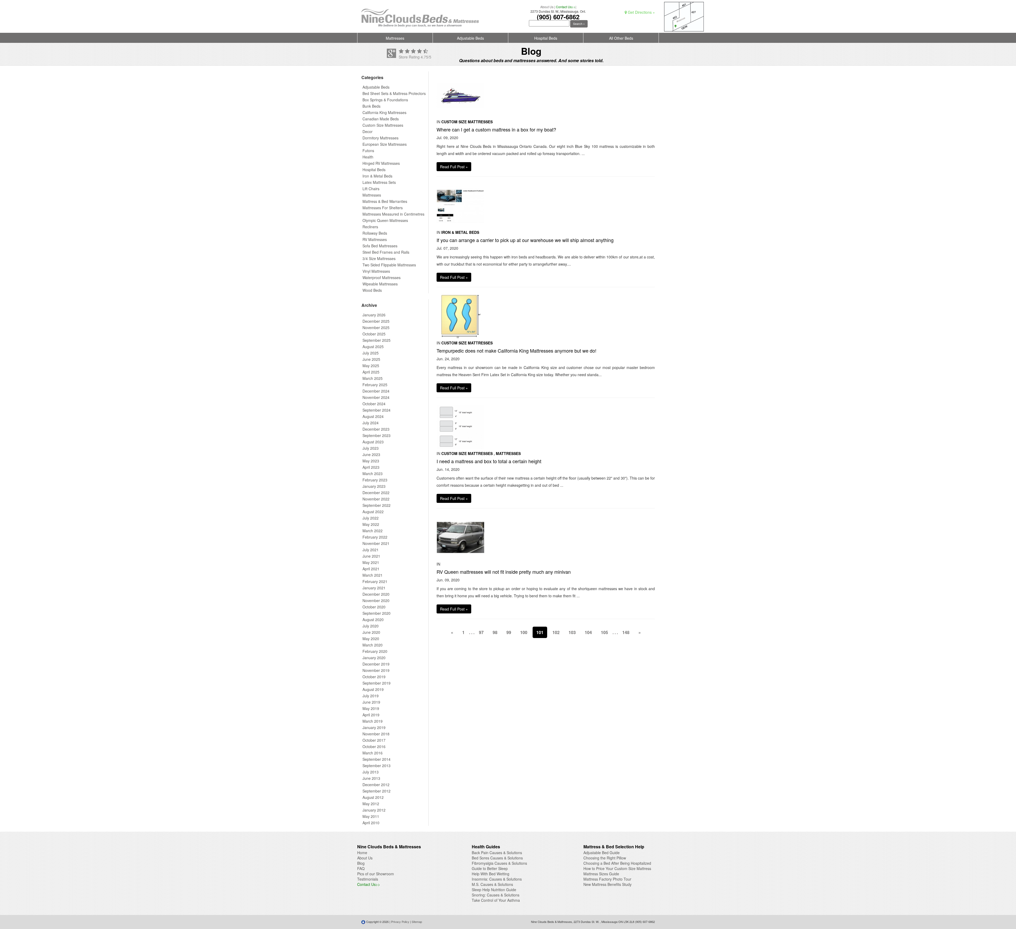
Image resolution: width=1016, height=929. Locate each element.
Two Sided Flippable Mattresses (389, 264)
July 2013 (370, 772)
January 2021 (373, 587)
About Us (547, 6)
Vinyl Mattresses (376, 271)
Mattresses (395, 38)
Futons (368, 150)
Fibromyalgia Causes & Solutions (499, 863)
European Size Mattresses (384, 144)
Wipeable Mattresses (380, 283)
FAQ (361, 868)
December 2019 (375, 664)
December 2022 (375, 492)
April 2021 (370, 568)
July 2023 (370, 448)
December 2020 (375, 594)
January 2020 (373, 657)
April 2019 (370, 714)
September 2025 (376, 340)
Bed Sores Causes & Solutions (497, 857)
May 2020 (370, 638)
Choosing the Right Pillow (604, 857)
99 (508, 632)
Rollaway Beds (374, 233)
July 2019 (370, 695)
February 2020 (374, 651)
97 (481, 632)
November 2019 (375, 670)
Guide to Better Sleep (490, 868)
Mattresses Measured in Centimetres (393, 214)
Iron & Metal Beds (377, 176)
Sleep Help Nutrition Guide (494, 889)
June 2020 (371, 632)
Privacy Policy (400, 921)
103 (572, 632)
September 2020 (376, 613)
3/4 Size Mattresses (379, 258)
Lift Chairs (370, 188)
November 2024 (375, 397)
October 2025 (373, 333)
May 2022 (370, 524)
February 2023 (374, 479)
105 (604, 632)
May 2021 (370, 562)
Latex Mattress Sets (379, 182)
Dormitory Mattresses (380, 137)
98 (495, 632)
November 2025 (375, 327)
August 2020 (373, 619)
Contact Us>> (565, 6)
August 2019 (373, 689)
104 (588, 632)
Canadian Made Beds (380, 118)
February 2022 (374, 537)
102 (556, 632)
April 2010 (370, 822)
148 (625, 632)
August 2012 (373, 797)
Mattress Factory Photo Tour (607, 879)
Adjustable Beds (470, 38)
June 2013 (371, 778)
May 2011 (370, 816)
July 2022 (370, 518)
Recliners (370, 226)
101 (539, 632)
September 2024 (376, 410)
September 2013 (376, 765)
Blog (361, 863)
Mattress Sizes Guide (601, 873)
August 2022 (373, 511)
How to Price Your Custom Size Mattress (617, 868)
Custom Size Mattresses (382, 125)
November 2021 (375, 543)
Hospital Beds (545, 38)
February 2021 (374, 581)
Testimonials (367, 879)
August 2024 (373, 416)
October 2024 (373, 403)
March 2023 (372, 473)
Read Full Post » (454, 166)
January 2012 (373, 810)
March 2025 (372, 378)
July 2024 (370, 422)
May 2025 (370, 365)
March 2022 (372, 530)
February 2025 (374, 384)
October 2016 (373, 746)
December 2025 (375, 321)
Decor (367, 131)
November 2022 (375, 499)
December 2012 (375, 784)
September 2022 (376, 505)
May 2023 (370, 460)
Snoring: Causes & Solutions (495, 895)
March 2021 (372, 575)
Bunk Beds (371, 106)
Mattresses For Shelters (382, 207)
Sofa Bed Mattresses (379, 245)
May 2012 (370, 803)
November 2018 (375, 733)
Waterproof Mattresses (381, 277)
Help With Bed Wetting (490, 873)
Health (367, 157)
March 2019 (372, 721)
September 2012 (376, 791)
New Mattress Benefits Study (607, 884)
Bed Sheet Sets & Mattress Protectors (394, 93)
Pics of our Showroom (375, 873)
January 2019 (373, 727)
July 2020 (370, 626)
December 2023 (375, 429)
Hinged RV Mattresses (381, 163)
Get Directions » (641, 12)
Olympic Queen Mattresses (385, 220)
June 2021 (371, 556)
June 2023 (371, 454)
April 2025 (370, 372)
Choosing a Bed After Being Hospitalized (617, 863)
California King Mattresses (384, 112)
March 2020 (372, 645)
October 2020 (373, 606)
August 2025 (373, 346)
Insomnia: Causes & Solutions (497, 879)
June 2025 (371, 359)
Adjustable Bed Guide (601, 852)
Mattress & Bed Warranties (384, 201)
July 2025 (370, 353)
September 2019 (376, 683)
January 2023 (373, 486)
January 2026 (373, 314)
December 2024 (375, 391)
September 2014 (376, 759)
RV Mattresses (374, 239)
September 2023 (376, 435)
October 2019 (373, 676)
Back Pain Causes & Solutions (497, 852)
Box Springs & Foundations (385, 99)
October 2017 (373, 740)
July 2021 (370, 549)
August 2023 (373, 441)
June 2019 (371, 702)
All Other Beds (621, 38)
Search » (579, 23)
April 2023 (370, 467)
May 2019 (370, 708)
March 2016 (372, 752)
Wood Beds (372, 290)
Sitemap (417, 921)
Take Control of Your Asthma (496, 900)
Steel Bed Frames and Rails (385, 252)
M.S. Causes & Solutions (492, 884)
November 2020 (375, 600)
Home (362, 852)
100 (523, 632)
